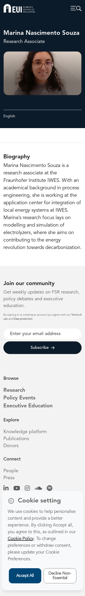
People (10, 471)
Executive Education (28, 406)
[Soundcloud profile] (38, 488)
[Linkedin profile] (6, 488)
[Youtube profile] (16, 488)
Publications (16, 438)
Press (9, 478)
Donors (11, 445)
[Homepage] (19, 8)
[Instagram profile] (27, 488)
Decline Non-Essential (60, 575)
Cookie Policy (21, 539)
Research (14, 390)
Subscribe (40, 348)
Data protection (23, 319)
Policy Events (19, 398)
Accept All (25, 576)
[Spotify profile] (49, 488)
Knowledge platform (25, 431)
